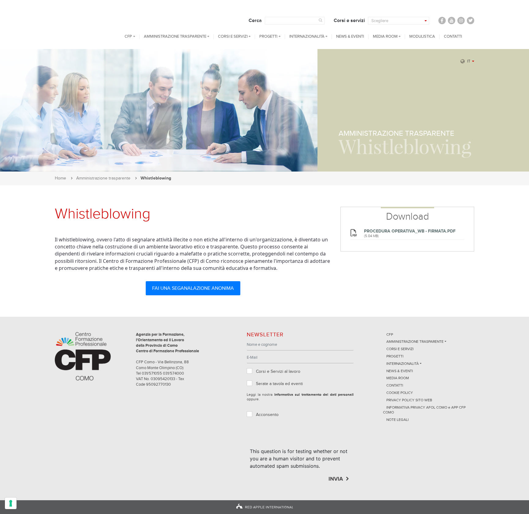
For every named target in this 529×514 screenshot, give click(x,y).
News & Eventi (350, 37)
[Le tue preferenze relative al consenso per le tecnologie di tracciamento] (11, 503)
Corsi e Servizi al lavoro (278, 371)
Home (60, 178)
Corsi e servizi (349, 20)
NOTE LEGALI (397, 420)
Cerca (255, 20)
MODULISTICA (422, 37)
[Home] (83, 24)
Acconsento (267, 415)
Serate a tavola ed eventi (279, 384)
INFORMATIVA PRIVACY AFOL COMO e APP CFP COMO (424, 410)
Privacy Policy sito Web (409, 400)
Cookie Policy (399, 393)
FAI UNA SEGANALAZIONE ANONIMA (193, 288)
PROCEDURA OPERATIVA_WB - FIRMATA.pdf (410, 231)
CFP (128, 37)
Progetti (268, 37)
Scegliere (379, 20)
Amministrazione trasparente (175, 37)
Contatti (453, 37)
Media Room (385, 37)
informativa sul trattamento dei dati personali (314, 395)
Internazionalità (307, 37)
